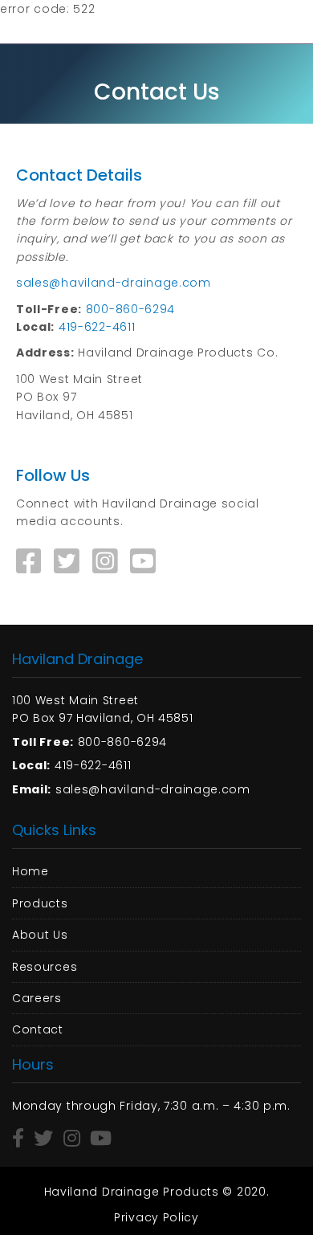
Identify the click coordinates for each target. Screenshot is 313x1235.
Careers (37, 998)
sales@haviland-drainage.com (113, 283)
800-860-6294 (130, 309)
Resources (44, 967)
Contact (37, 1029)
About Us (40, 935)
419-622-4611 (97, 327)
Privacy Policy (156, 1217)
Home (30, 871)
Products (40, 903)
